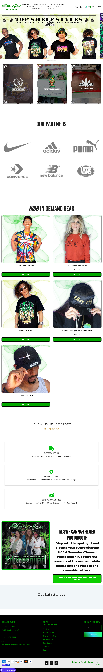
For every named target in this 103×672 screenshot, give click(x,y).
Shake (57, 7)
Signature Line (39, 4)
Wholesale (50, 9)
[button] (77, 7)
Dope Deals (45, 7)
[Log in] (81, 6)
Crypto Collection (57, 4)
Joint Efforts (30, 7)
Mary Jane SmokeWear (85, 662)
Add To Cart (26, 274)
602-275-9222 (10, 637)
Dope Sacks (36, 9)
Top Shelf (24, 4)
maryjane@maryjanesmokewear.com (16, 644)
